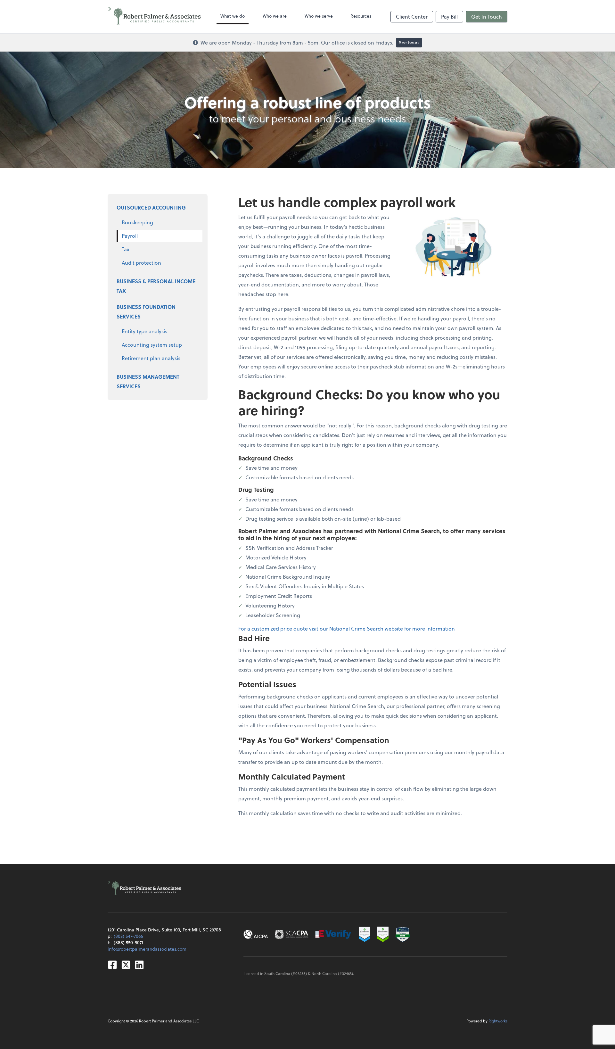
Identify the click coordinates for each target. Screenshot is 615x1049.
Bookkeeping (137, 222)
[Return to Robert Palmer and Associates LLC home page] (154, 16)
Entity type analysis (144, 331)
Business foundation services (146, 311)
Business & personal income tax (156, 285)
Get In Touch (486, 16)
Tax (125, 249)
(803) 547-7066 (128, 936)
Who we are (275, 15)
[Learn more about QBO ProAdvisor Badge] (383, 934)
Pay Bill (449, 16)
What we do (232, 15)
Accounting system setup (152, 344)
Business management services (148, 381)
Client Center (412, 16)
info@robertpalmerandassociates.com (147, 949)
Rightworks (497, 1021)
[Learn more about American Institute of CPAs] (255, 934)
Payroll (130, 235)
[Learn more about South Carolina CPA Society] (291, 934)
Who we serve (319, 15)
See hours (409, 42)
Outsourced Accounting (151, 207)
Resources (360, 15)
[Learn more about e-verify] (333, 934)
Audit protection (141, 262)
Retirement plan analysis (151, 358)
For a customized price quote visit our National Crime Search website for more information (346, 628)
